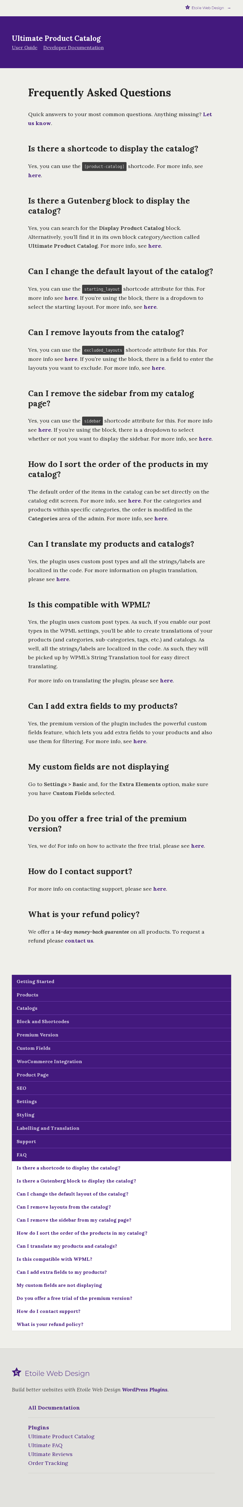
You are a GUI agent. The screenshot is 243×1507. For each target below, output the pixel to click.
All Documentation (54, 1407)
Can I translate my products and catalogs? (67, 1246)
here (34, 175)
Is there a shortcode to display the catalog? (68, 1168)
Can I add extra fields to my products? (62, 1272)
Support (26, 1141)
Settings (27, 1101)
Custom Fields (33, 1048)
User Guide (24, 47)
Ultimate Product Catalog (61, 1436)
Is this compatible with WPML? (54, 1259)
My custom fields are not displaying (59, 1285)
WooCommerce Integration (49, 1061)
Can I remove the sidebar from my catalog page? (74, 1220)
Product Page (33, 1075)
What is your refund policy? (50, 1324)
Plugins (38, 1427)
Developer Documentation (73, 47)
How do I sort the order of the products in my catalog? (82, 1233)
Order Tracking (48, 1463)
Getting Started (35, 981)
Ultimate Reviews (50, 1454)
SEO (21, 1088)
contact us (79, 940)
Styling (25, 1115)
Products (27, 995)
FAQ (22, 1155)
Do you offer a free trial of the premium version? (74, 1298)
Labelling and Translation (48, 1128)
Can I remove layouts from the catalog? (64, 1207)
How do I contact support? (48, 1311)
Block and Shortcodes (43, 1021)
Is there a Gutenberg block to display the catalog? (76, 1181)
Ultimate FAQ (45, 1445)
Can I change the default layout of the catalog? (72, 1194)
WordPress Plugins (144, 1389)
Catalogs (27, 1008)
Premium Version (37, 1035)
